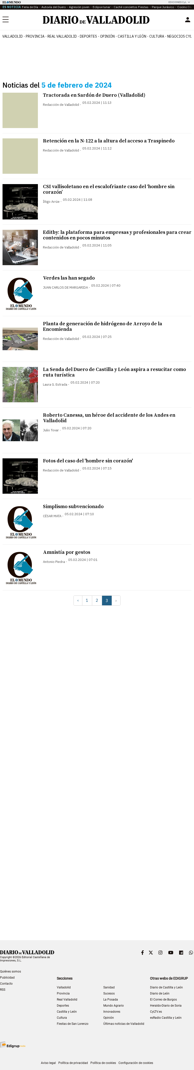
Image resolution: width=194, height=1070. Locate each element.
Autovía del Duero (53, 7)
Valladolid (12, 36)
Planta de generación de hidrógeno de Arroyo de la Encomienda (102, 327)
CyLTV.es (156, 1011)
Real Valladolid (62, 36)
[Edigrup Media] (12, 1044)
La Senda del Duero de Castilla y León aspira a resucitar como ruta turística (114, 372)
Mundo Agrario (113, 1005)
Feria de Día (30, 7)
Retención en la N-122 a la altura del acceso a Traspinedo (109, 141)
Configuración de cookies (135, 1063)
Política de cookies (103, 1063)
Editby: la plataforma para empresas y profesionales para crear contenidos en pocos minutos (117, 235)
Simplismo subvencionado (73, 507)
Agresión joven (79, 7)
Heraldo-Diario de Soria (166, 1005)
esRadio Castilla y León (166, 1017)
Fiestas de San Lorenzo (72, 1024)
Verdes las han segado (69, 278)
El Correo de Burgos (163, 999)
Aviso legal (48, 1063)
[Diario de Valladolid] (96, 20)
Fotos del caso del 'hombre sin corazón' (88, 461)
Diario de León (159, 993)
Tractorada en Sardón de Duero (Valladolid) (94, 95)
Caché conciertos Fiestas (131, 7)
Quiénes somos (10, 971)
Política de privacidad (73, 1063)
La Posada (110, 999)
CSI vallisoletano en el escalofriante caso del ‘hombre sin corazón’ (109, 189)
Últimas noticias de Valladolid (123, 1024)
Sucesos (109, 993)
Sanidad (109, 987)
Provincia (35, 36)
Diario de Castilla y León (166, 987)
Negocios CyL (179, 36)
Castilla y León (132, 36)
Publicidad (7, 977)
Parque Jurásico (163, 7)
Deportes (88, 36)
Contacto (6, 983)
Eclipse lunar (101, 7)
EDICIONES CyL (177, 2)
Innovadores (111, 1011)
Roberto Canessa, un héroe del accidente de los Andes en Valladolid (109, 418)
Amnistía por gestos (66, 552)
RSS (2, 989)
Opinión (107, 36)
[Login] (187, 19)
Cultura (156, 36)
